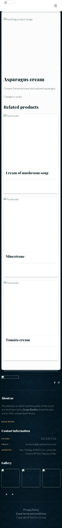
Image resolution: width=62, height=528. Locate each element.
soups (18, 96)
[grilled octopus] (31, 478)
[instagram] (59, 382)
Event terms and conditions (31, 513)
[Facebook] (55, 382)
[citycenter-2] (10, 478)
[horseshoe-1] (51, 478)
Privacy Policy (31, 509)
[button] (6, 494)
